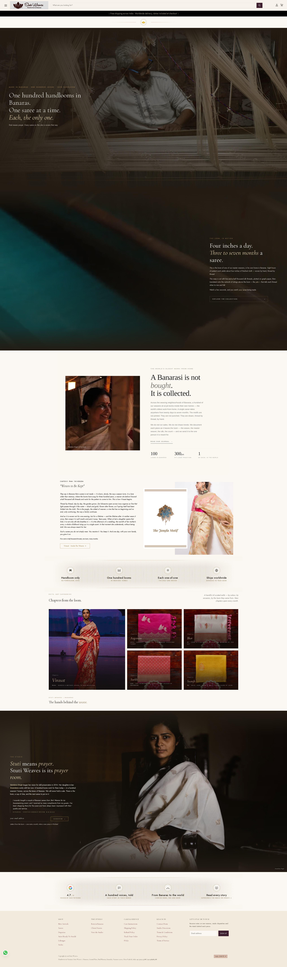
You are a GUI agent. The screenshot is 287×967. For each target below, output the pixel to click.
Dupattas (61, 932)
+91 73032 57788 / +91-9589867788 (147, 959)
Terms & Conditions (164, 932)
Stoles (60, 945)
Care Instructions (130, 924)
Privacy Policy (162, 936)
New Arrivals (63, 924)
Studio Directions (163, 928)
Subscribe (59, 819)
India (219, 956)
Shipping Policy (130, 928)
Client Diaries (96, 928)
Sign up (223, 933)
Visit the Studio (97, 932)
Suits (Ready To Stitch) (67, 936)
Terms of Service (163, 940)
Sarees (60, 928)
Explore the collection (238, 299)
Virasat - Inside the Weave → (75, 546)
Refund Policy (129, 932)
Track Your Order (131, 936)
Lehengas (61, 940)
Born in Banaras (97, 924)
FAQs (126, 940)
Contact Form (162, 924)
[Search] (259, 5)
